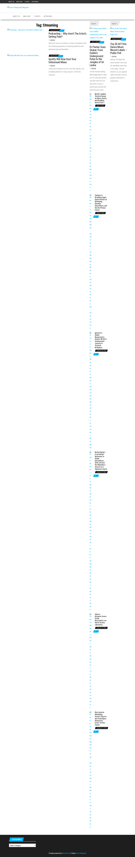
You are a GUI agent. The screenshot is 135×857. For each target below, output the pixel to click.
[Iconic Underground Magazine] (8, 16)
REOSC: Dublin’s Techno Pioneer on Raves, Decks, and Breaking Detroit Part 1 (101, 98)
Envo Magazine (81, 853)
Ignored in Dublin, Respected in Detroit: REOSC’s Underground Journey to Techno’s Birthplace (101, 340)
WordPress (66, 853)
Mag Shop (19, 1)
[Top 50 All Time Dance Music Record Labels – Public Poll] (119, 32)
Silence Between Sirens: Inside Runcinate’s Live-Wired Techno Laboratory (101, 619)
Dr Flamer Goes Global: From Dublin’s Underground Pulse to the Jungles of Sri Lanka (98, 56)
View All (93, 24)
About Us (11, 1)
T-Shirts (27, 1)
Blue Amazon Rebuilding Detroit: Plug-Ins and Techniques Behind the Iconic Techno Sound (101, 718)
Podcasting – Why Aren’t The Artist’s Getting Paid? (67, 35)
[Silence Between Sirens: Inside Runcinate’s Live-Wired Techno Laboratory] (91, 661)
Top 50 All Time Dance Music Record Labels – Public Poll (118, 48)
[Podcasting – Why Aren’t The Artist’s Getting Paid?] (25, 30)
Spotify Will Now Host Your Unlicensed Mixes (62, 61)
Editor (52, 40)
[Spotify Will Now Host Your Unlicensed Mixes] (23, 55)
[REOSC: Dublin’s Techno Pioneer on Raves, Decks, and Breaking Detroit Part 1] (91, 142)
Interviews (35, 1)
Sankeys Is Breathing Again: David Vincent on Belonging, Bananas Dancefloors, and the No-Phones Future (101, 202)
